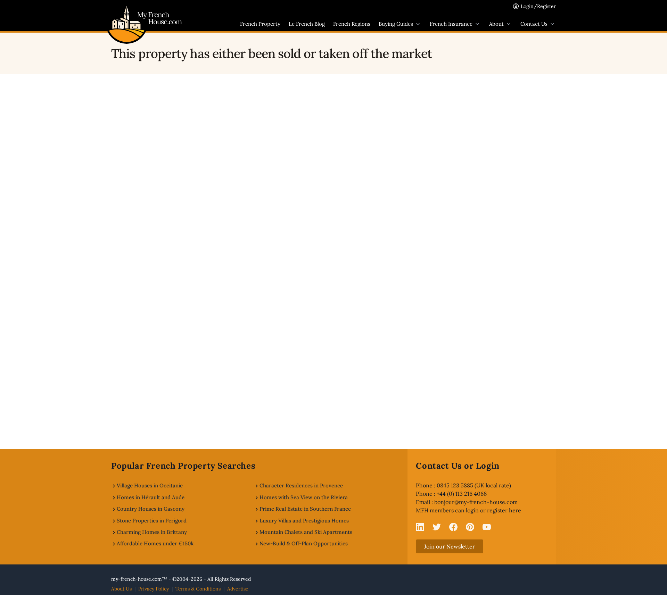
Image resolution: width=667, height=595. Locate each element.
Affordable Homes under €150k (155, 543)
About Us (121, 589)
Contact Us (533, 23)
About (496, 23)
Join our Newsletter (449, 546)
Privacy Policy (153, 589)
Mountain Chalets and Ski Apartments (306, 532)
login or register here (493, 510)
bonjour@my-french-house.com (476, 501)
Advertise (237, 589)
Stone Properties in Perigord (152, 520)
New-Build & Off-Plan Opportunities (304, 543)
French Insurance (451, 23)
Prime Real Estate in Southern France (305, 508)
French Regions (351, 23)
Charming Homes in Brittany (152, 532)
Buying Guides (396, 23)
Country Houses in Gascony (150, 508)
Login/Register (538, 6)
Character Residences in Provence (301, 485)
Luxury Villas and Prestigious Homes (304, 520)
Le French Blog (307, 23)
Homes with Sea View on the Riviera (304, 497)
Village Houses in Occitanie (150, 485)
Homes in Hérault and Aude (150, 497)
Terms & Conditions (198, 589)
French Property (260, 23)
